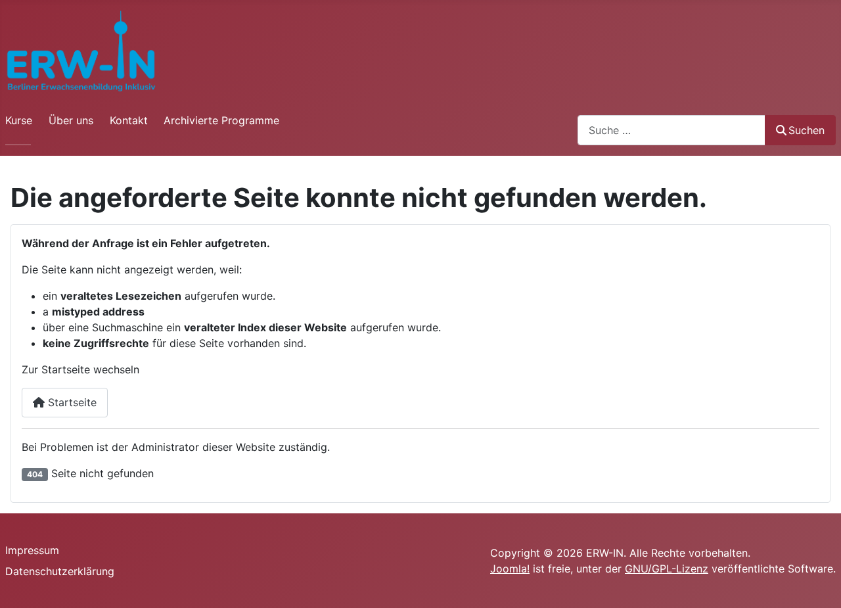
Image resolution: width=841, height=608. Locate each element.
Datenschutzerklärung (59, 571)
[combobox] (671, 130)
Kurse (18, 120)
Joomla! (510, 568)
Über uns (71, 120)
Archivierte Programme (221, 120)
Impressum (32, 550)
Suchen (806, 130)
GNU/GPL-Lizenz (666, 568)
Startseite (71, 402)
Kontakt (129, 120)
